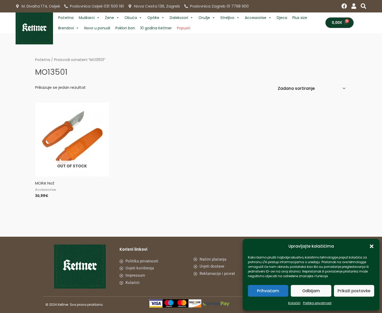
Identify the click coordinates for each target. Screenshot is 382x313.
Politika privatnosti (317, 303)
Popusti (183, 28)
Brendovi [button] (66, 28)
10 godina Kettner (156, 28)
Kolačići (294, 303)
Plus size (299, 17)
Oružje (204, 17)
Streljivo (227, 17)
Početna (66, 17)
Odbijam (311, 291)
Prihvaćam (268, 291)
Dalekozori (179, 17)
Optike (153, 17)
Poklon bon (125, 28)
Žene (109, 17)
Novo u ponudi (97, 28)
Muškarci (87, 17)
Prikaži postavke (354, 291)
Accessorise (255, 17)
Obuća (130, 17)
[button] (371, 246)
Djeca (282, 17)
